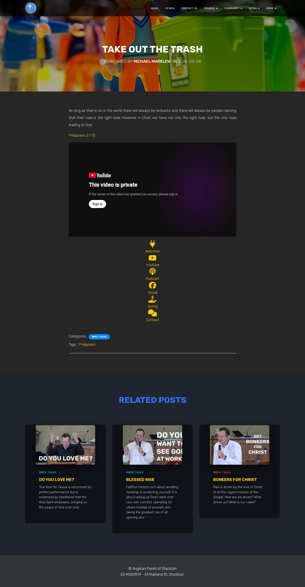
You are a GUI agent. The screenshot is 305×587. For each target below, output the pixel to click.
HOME (154, 8)
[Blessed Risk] (152, 445)
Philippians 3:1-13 (82, 135)
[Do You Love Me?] (65, 445)
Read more (154, 517)
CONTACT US (189, 8)
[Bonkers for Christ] (239, 445)
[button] (216, 8)
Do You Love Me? (56, 479)
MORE (270, 8)
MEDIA (253, 8)
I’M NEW (170, 8)
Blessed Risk (140, 479)
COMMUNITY (232, 8)
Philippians (87, 344)
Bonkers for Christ (235, 479)
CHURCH (209, 8)
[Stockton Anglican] (31, 8)
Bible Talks (99, 336)
